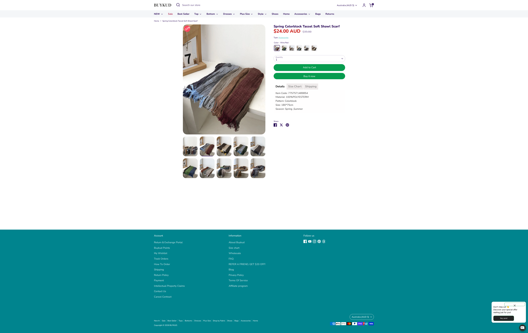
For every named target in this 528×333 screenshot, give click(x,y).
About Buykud (237, 242)
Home (286, 14)
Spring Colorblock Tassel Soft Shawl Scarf (180, 21)
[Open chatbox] (522, 327)
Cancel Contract (162, 296)
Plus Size (245, 14)
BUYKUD (173, 325)
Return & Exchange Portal (168, 242)
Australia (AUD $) (345, 5)
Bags (318, 14)
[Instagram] (314, 241)
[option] (224, 80)
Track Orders (161, 258)
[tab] (280, 86)
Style (261, 14)
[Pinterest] (319, 241)
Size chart (234, 248)
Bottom (211, 14)
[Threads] (323, 241)
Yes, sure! (503, 318)
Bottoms (188, 320)
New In (157, 320)
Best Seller (183, 14)
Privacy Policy (236, 275)
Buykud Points (162, 248)
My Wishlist (160, 253)
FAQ (231, 258)
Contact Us (160, 291)
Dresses (227, 14)
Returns (329, 14)
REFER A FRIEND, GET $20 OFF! (247, 264)
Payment (159, 280)
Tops (181, 320)
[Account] (364, 5)
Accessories (301, 14)
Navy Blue (284, 48)
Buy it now (309, 76)
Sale (170, 14)
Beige (292, 48)
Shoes (275, 14)
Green (299, 48)
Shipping (159, 269)
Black (314, 48)
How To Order (162, 264)
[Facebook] (305, 241)
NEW (157, 14)
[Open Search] (178, 5)
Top (196, 14)
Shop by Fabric (219, 320)
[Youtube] (309, 241)
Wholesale (235, 253)
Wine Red (277, 48)
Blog (231, 269)
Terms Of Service (238, 280)
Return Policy (161, 275)
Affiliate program (238, 286)
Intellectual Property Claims (169, 286)
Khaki (307, 48)
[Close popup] (514, 304)
